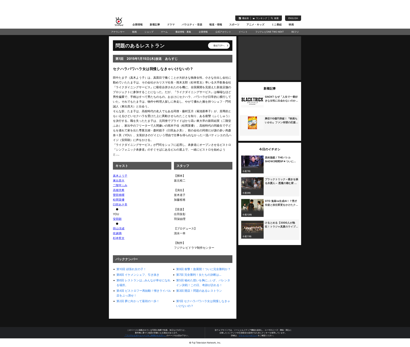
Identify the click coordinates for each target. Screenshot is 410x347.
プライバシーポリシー (248, 335)
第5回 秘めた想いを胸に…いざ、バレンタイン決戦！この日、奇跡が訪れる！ (203, 283)
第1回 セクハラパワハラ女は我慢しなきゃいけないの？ (203, 303)
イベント (243, 31)
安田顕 (117, 219)
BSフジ (295, 31)
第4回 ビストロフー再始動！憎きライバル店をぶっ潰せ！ (143, 293)
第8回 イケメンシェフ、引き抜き (137, 274)
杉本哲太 (118, 238)
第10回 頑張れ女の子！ (131, 269)
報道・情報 (215, 24)
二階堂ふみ (120, 185)
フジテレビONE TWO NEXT (269, 31)
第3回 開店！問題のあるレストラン (199, 290)
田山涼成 (118, 228)
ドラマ (171, 24)
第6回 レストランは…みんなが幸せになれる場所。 (143, 283)
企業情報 (137, 24)
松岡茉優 (118, 199)
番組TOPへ (219, 45)
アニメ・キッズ (255, 24)
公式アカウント (223, 31)
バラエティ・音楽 (192, 24)
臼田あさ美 (120, 204)
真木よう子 (120, 175)
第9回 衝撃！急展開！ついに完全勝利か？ (203, 269)
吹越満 (117, 233)
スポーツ (234, 24)
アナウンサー (118, 31)
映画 (291, 24)
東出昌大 (118, 180)
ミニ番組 (276, 24)
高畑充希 (118, 190)
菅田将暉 (118, 195)
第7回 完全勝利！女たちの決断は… (198, 274)
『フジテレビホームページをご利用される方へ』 (145, 335)
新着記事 (155, 24)
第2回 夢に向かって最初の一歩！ (137, 301)
